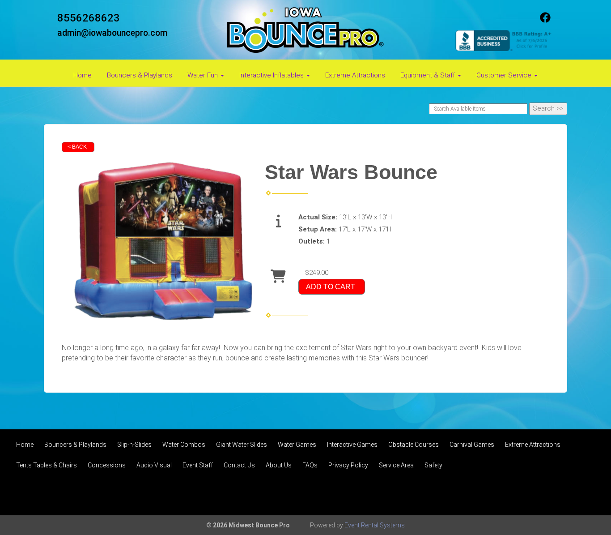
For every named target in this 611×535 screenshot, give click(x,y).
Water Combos (183, 444)
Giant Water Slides (241, 444)
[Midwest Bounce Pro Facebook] (545, 21)
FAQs (310, 465)
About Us (279, 465)
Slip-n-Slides (134, 444)
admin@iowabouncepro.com (112, 33)
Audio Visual (154, 465)
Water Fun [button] (203, 75)
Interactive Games (352, 444)
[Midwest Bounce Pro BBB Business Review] (504, 40)
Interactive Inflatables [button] (272, 75)
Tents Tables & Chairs (46, 465)
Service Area (396, 465)
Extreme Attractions (355, 75)
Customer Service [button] (504, 75)
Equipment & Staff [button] (428, 75)
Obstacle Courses (413, 444)
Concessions (107, 465)
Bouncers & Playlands (139, 75)
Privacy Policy (348, 465)
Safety (433, 465)
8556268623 (88, 18)
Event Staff (197, 465)
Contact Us (239, 465)
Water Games (297, 444)
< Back (77, 147)
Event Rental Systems (374, 525)
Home (82, 75)
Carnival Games (472, 444)
